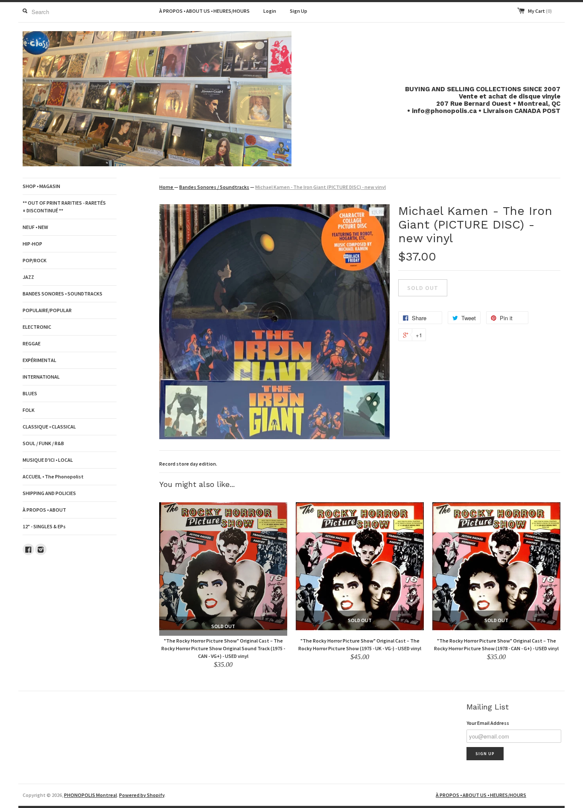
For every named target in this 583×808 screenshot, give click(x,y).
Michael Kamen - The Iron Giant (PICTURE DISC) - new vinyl (320, 187)
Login (269, 11)
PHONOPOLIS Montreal (90, 795)
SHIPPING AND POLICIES (49, 493)
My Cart (540, 11)
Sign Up (298, 11)
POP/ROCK (35, 260)
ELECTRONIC (37, 327)
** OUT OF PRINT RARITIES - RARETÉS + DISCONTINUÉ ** (64, 207)
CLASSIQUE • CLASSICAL (49, 426)
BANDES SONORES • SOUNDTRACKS (62, 293)
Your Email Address (487, 723)
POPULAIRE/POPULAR (47, 310)
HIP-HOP (32, 243)
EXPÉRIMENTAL (39, 360)
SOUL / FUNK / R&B (43, 443)
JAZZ (28, 277)
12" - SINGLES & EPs (44, 526)
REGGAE (32, 343)
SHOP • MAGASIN (41, 186)
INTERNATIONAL (41, 377)
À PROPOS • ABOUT (44, 510)
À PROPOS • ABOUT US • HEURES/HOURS (204, 11)
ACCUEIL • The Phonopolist (53, 476)
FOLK (29, 410)
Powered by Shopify (141, 795)
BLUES (30, 393)
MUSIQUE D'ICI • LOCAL (48, 460)
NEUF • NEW (35, 227)
